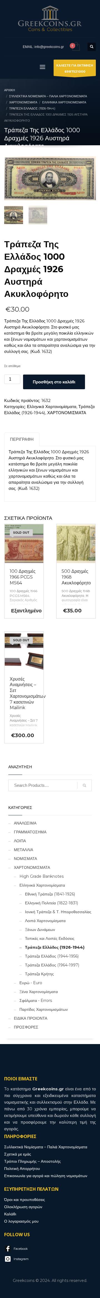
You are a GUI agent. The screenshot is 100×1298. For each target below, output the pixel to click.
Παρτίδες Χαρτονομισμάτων (43, 1009)
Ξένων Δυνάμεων (40, 929)
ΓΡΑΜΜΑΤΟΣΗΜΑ (30, 831)
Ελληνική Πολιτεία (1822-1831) (51, 902)
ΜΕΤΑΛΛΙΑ (23, 849)
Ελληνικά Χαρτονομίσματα (51, 406)
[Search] (84, 785)
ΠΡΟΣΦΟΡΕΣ (26, 1027)
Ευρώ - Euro (30, 982)
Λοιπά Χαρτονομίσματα (45, 920)
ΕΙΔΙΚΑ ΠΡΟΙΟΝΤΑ (30, 1018)
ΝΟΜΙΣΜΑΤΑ (25, 858)
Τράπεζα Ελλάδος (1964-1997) (52, 965)
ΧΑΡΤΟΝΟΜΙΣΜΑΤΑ (66, 412)
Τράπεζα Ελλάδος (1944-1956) (52, 956)
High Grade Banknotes (41, 876)
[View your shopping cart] (75, 46)
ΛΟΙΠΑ (20, 840)
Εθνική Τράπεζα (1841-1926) (50, 894)
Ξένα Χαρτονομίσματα (38, 991)
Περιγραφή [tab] (22, 439)
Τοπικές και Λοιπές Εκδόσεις (49, 938)
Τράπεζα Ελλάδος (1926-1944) (54, 947)
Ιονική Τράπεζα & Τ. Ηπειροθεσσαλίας (58, 911)
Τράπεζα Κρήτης (39, 973)
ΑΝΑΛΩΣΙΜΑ (25, 823)
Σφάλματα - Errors (35, 1000)
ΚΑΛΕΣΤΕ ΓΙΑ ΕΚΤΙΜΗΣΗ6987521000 (74, 68)
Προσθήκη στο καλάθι (54, 382)
